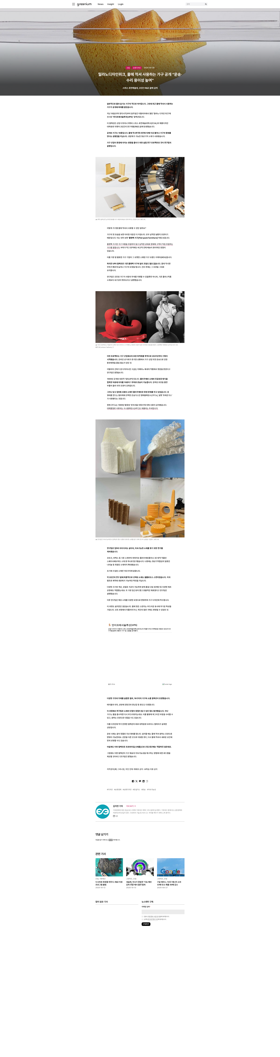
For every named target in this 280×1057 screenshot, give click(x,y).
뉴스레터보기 (149, 535)
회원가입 (130, 535)
